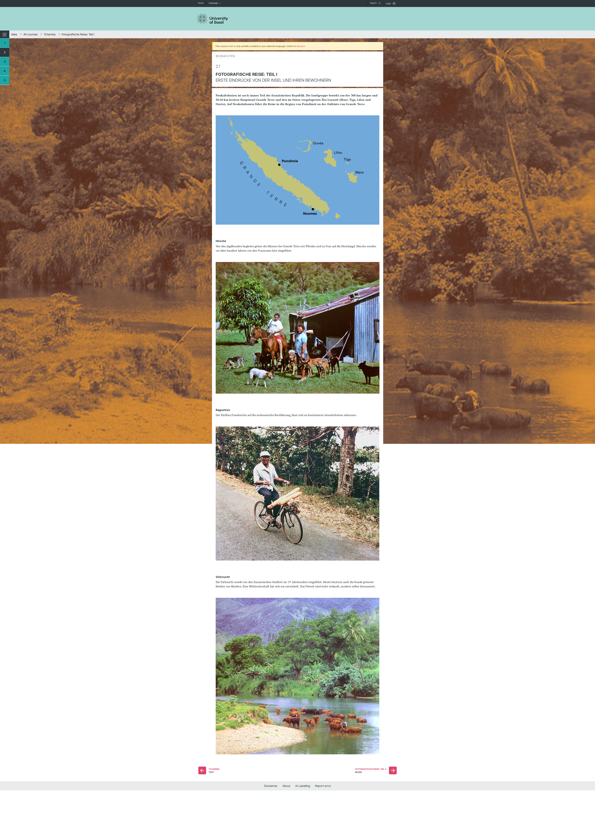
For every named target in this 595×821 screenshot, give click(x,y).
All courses (30, 34)
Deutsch (301, 46)
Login (388, 3)
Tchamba (49, 34)
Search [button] (373, 3)
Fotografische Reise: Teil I (78, 34)
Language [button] (213, 3)
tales (14, 34)
